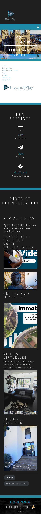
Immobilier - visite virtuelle (21, 52)
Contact (4, 73)
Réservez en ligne (6, 77)
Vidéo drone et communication (9, 70)
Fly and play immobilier (8, 68)
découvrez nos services (16, 483)
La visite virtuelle (6, 80)
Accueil (3, 66)
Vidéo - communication (20, 39)
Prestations (4, 75)
